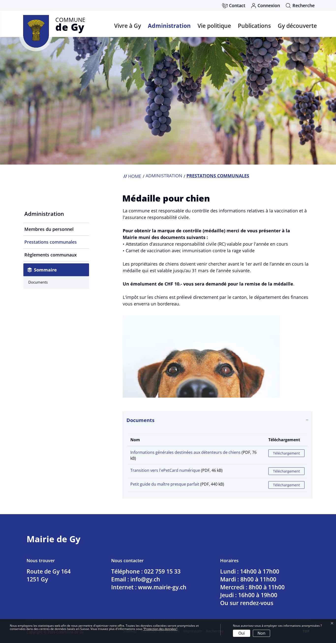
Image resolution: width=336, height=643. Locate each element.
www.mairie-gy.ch (162, 587)
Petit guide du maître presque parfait (164, 484)
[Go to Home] (132, 176)
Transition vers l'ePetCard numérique (165, 470)
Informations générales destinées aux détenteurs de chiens (185, 452)
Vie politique (214, 26)
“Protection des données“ (160, 629)
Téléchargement (284, 439)
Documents (38, 282)
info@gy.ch (145, 579)
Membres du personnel (49, 229)
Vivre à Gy (127, 26)
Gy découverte (297, 26)
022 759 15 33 (162, 571)
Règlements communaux (50, 255)
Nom (135, 439)
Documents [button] (140, 420)
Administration (169, 26)
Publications (254, 26)
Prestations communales (50, 243)
